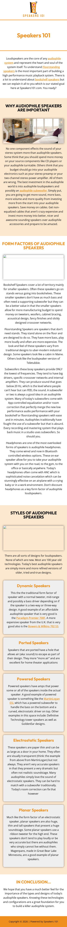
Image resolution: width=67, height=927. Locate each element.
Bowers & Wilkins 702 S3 (43, 626)
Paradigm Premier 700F (30, 618)
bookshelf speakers (47, 79)
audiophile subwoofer (33, 190)
